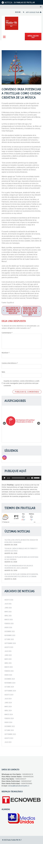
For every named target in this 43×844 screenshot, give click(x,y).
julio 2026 (8, 604)
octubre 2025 (9, 639)
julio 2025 (8, 651)
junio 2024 (8, 703)
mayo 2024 (8, 706)
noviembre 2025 (10, 635)
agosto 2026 (9, 600)
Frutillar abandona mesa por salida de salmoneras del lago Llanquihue (19, 567)
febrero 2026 (9, 623)
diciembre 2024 (10, 679)
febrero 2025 (9, 671)
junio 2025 (8, 655)
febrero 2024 (9, 718)
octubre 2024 (9, 687)
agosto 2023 (9, 738)
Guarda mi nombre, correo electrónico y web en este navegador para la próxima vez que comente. (21, 383)
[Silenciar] (32, 478)
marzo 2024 (9, 714)
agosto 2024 (9, 695)
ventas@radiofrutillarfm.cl (18, 786)
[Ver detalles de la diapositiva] (21, 421)
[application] (21, 478)
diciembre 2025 (10, 631)
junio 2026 (8, 608)
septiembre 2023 (10, 734)
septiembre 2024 (10, 691)
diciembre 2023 (10, 726)
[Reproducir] (5, 478)
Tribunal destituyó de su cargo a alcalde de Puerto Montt (30, 311)
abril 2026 (8, 616)
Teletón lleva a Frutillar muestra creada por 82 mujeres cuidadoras (21, 541)
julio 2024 (8, 699)
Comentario (7, 333)
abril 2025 (8, 663)
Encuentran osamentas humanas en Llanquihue (13, 310)
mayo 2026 (8, 612)
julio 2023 (8, 742)
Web (3, 372)
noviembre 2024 (10, 683)
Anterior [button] (4, 423)
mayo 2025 (8, 659)
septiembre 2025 (10, 643)
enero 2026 (8, 627)
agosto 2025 (9, 647)
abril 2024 (8, 710)
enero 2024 (8, 722)
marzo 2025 (9, 667)
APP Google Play (32, 12)
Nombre (5, 353)
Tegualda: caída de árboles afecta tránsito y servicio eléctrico (21, 550)
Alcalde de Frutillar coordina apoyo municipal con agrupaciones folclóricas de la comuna (21, 575)
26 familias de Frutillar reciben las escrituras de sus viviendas (21, 558)
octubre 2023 (9, 730)
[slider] (37, 478)
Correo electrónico (10, 363)
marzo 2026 (9, 619)
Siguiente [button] (38, 423)
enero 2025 (8, 675)
